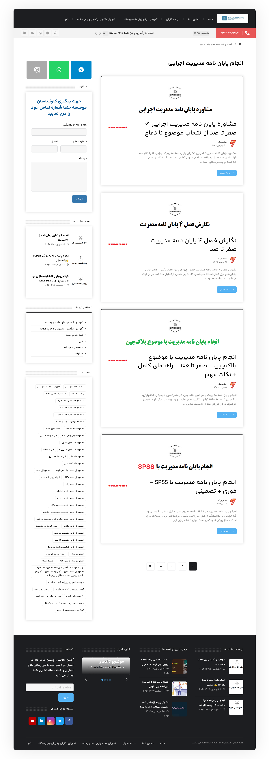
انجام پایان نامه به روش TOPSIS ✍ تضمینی (181, 33)
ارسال (79, 199)
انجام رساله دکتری (48, 435)
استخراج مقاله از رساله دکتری (70, 401)
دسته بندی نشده (72, 347)
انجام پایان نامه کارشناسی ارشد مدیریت (66, 547)
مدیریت (222, 142)
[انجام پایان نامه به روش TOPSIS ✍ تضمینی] (79, 262)
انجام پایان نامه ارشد (74, 484)
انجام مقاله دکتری (57, 456)
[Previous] (96, 33)
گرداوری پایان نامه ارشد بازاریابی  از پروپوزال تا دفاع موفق (213, 705)
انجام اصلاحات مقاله (75, 428)
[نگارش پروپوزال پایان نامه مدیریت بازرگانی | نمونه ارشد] (179, 709)
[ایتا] (32, 33)
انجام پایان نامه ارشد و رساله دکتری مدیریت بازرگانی (60, 519)
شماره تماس (79, 141)
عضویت (66, 697)
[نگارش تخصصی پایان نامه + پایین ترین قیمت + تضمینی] (179, 666)
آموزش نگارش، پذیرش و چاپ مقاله (61, 329)
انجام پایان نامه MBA (74, 477)
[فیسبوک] (69, 721)
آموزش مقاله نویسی (74, 387)
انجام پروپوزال (77, 554)
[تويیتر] (60, 721)
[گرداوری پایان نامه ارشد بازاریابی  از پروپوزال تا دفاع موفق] (79, 283)
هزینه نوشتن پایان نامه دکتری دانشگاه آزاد (64, 603)
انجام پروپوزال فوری (55, 554)
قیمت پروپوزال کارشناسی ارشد (69, 589)
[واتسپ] (40, 33)
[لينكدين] (24, 33)
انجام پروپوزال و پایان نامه (72, 561)
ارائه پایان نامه (77, 394)
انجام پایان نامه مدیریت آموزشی (69, 533)
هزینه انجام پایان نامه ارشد (48, 596)
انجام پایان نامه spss (50, 477)
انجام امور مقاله (53, 428)
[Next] (100, 33)
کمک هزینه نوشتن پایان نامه (70, 610)
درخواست (81, 158)
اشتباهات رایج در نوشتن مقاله (70, 421)
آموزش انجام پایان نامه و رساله (64, 322)
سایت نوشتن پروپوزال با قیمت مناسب (66, 582)
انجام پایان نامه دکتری (73, 526)
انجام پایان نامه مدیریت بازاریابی (69, 540)
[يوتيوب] (32, 721)
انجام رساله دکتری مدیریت (71, 449)
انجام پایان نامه (43, 470)
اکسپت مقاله (48, 561)
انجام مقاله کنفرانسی (74, 463)
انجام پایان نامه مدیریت (47, 526)
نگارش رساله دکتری (75, 596)
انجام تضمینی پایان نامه (73, 435)
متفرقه (79, 353)
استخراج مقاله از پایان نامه (72, 408)
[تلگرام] (47, 33)
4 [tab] (110, 680)
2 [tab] (105, 680)
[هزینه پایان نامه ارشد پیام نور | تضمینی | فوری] (179, 688)
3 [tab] (107, 680)
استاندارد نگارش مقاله (56, 394)
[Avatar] (233, 143)
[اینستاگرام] (51, 721)
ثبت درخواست (74, 335)
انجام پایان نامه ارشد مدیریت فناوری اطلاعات (63, 512)
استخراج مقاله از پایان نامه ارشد (69, 415)
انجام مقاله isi (77, 456)
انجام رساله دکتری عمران (72, 442)
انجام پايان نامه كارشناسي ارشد (70, 470)
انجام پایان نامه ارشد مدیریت (70, 498)
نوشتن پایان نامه (42, 589)
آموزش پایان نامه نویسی (48, 387)
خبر (81, 341)
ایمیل (54, 141)
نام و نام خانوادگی (75, 125)
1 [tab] (102, 680)
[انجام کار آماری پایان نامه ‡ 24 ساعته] (79, 242)
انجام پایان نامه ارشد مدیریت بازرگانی (67, 505)
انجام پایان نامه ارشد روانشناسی (69, 491)
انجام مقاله (48, 449)
